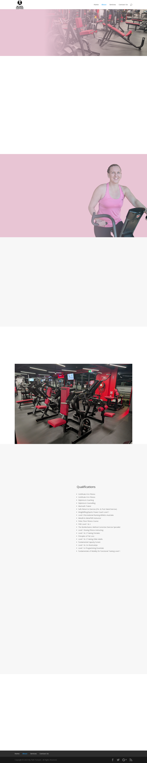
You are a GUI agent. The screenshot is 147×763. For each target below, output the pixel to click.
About (104, 5)
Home (96, 5)
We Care (115, 285)
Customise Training (73, 285)
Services (112, 5)
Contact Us (123, 5)
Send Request (122, 721)
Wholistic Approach (32, 285)
